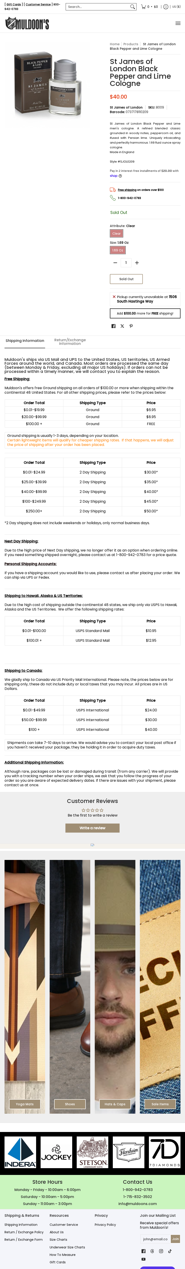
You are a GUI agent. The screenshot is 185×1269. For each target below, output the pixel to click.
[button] (113, 326)
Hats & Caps (115, 1104)
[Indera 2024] (20, 1152)
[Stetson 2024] (92, 1152)
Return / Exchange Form (24, 1239)
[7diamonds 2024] (164, 1152)
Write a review (92, 828)
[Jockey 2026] (56, 1152)
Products (130, 44)
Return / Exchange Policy (24, 1232)
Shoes (70, 1104)
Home (115, 44)
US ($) (176, 7)
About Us (57, 1232)
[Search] (132, 6)
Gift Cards (58, 1262)
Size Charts (58, 1239)
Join (175, 1239)
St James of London (126, 107)
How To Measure (63, 1254)
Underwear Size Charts (67, 1247)
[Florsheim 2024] (128, 1152)
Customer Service (64, 1224)
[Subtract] (115, 262)
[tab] (25, 342)
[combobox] (97, 6)
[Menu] (177, 23)
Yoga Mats (25, 1104)
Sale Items (160, 1104)
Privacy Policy (105, 1224)
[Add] (137, 262)
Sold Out (126, 279)
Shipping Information (21, 1224)
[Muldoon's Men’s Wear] (27, 23)
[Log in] (165, 7)
